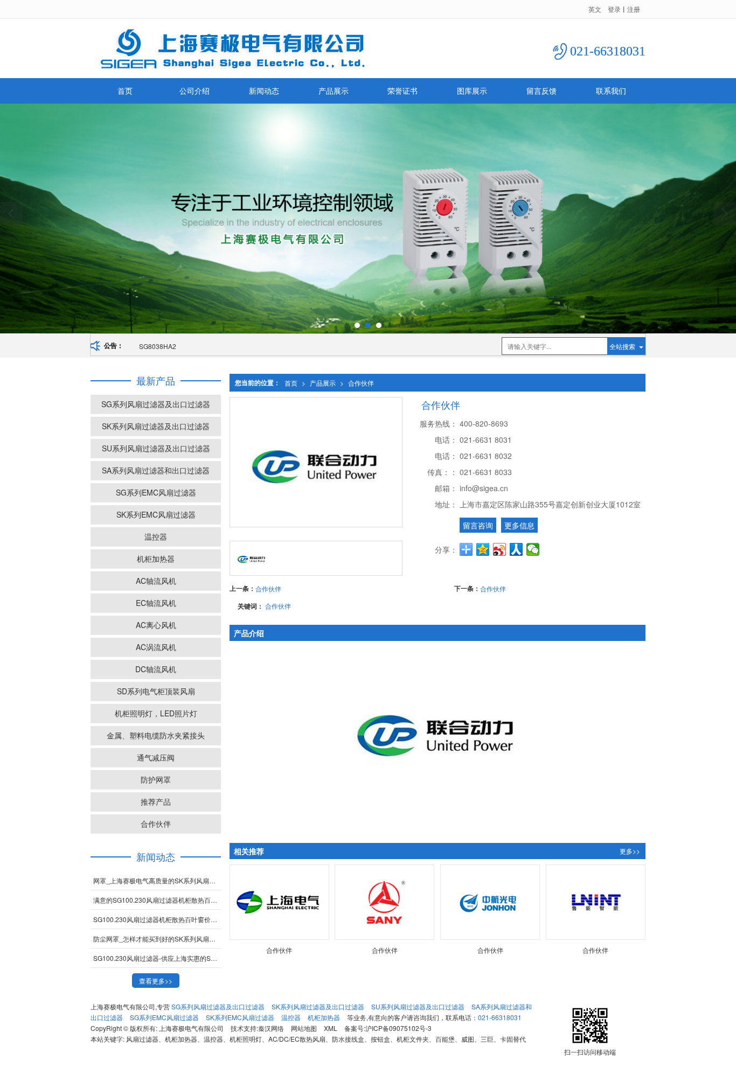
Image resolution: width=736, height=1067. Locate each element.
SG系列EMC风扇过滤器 (156, 492)
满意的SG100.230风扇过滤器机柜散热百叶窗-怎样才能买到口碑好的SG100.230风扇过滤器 (157, 899)
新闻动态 (264, 90)
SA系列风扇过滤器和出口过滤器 (156, 470)
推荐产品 (156, 801)
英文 (594, 8)
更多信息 (519, 525)
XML (330, 1028)
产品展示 (333, 90)
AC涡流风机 (156, 646)
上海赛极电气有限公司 (191, 1028)
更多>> (630, 850)
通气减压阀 (156, 757)
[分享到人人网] (516, 549)
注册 (633, 8)
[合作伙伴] (279, 902)
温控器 (155, 536)
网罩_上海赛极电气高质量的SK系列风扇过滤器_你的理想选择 (157, 880)
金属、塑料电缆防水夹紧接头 (156, 735)
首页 (125, 90)
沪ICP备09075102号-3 (398, 1028)
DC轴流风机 (155, 669)
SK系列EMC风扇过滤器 (156, 514)
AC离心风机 (156, 624)
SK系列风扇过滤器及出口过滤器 (156, 426)
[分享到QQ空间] (483, 549)
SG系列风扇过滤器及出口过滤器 (155, 404)
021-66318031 (500, 1017)
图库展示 (472, 90)
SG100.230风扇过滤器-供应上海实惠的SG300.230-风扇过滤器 (157, 958)
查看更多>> (155, 980)
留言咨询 (478, 525)
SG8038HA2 (157, 346)
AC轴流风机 (156, 580)
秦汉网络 (271, 1028)
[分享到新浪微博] (499, 549)
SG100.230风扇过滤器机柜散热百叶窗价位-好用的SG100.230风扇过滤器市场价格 (157, 919)
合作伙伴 (361, 382)
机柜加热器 (156, 558)
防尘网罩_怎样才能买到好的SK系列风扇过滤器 (157, 938)
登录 (614, 8)
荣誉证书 (402, 90)
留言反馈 (541, 90)
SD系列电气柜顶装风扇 (156, 691)
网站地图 (304, 1028)
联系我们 (611, 90)
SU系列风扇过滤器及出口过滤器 (156, 448)
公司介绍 (194, 90)
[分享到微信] (533, 549)
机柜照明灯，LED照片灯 (156, 713)
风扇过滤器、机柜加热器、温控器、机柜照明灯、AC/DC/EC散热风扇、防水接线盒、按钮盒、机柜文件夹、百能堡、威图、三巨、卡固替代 (326, 1038)
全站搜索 (622, 346)
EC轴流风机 (156, 602)
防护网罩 (156, 779)
